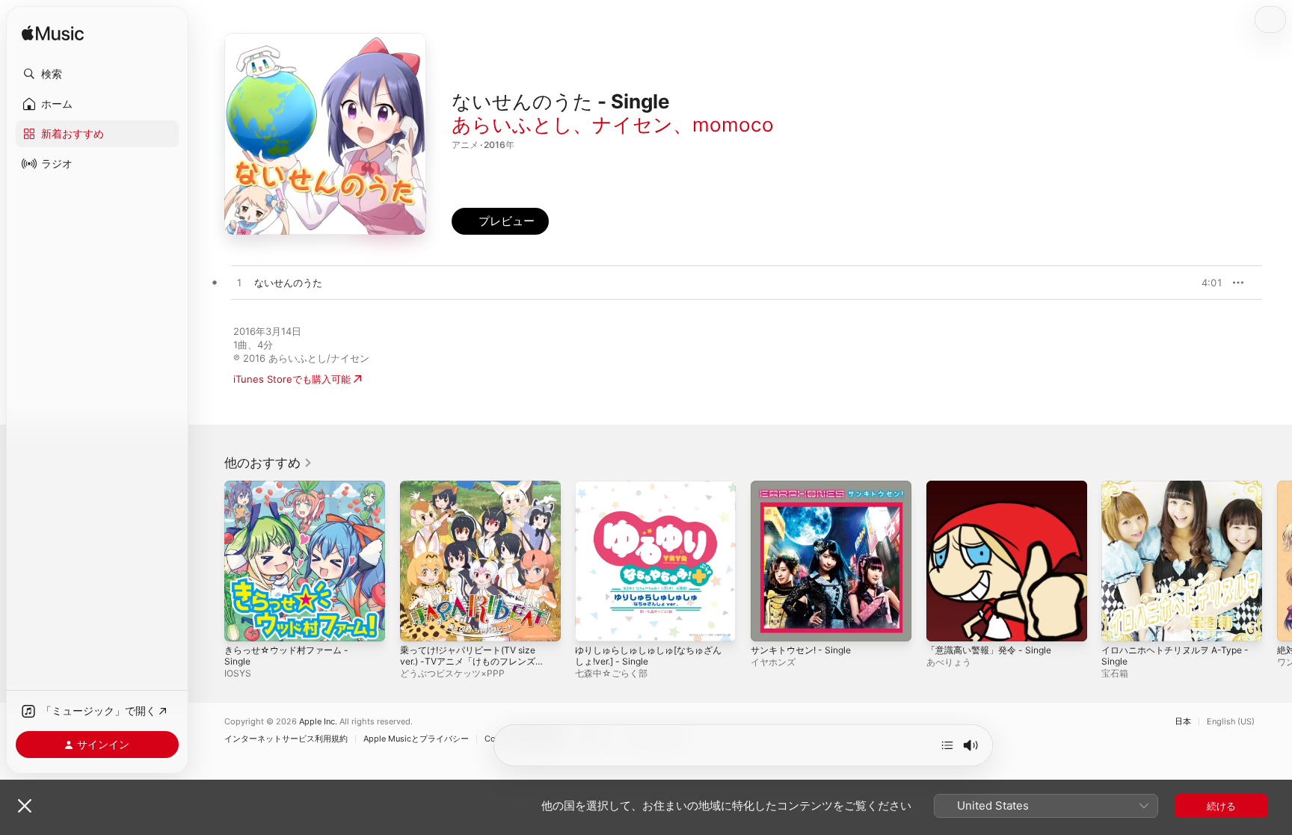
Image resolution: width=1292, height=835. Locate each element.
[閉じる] (24, 806)
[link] (268, 463)
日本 (1183, 722)
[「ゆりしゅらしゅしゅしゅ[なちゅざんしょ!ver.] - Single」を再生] (593, 622)
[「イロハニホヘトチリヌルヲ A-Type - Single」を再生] (1120, 622)
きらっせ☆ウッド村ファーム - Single (291, 493)
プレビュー (1203, 282)
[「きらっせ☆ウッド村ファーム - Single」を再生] (243, 622)
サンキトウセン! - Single (806, 487)
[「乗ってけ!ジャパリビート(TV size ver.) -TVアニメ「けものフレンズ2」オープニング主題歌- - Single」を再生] (418, 622)
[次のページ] (1277, 560)
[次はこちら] (947, 745)
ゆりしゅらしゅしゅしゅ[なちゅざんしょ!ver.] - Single (654, 493)
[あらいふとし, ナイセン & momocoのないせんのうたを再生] (239, 283)
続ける (1221, 806)
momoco (733, 124)
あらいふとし (512, 124)
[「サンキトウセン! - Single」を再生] (769, 622)
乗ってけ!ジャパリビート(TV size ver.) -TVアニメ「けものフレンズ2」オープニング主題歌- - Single (474, 499)
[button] (97, 74)
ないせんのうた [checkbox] (288, 283)
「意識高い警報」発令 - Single (994, 487)
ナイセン (632, 124)
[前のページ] (209, 560)
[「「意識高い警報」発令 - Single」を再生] (945, 622)
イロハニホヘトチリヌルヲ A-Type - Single (1181, 493)
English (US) (1231, 722)
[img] (53, 34)
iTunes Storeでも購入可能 (292, 379)
